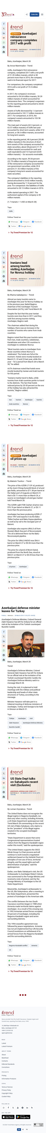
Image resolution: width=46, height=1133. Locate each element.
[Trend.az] (8, 14)
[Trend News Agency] (8, 1013)
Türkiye (11, 718)
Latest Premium (7, 1046)
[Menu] (42, 14)
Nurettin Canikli (14, 727)
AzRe (11, 211)
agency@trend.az (7, 1033)
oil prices (12, 567)
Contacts (5, 1061)
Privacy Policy (6, 1090)
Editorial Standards (8, 1064)
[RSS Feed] (32, 1108)
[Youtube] (18, 1108)
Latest (4, 1043)
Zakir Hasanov (14, 723)
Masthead (5, 1058)
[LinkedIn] (27, 1108)
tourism (18, 400)
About (4, 1055)
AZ (23, 1129)
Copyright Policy (7, 1093)
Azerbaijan (29, 400)
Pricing (4, 1075)
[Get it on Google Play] (23, 1117)
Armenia (34, 945)
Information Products (9, 1079)
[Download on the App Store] (8, 1117)
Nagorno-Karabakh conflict (18, 945)
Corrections (5, 1067)
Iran (10, 400)
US (10, 950)
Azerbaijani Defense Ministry (33, 723)
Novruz (25, 404)
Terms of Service (7, 1087)
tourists (39, 400)
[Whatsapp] (4, 1108)
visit (31, 718)
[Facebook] (8, 1108)
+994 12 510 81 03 (7, 1030)
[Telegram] (22, 1108)
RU (27, 1129)
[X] (13, 1108)
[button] (4, 24)
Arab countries (14, 404)
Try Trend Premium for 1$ (21, 232)
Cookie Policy (6, 1096)
